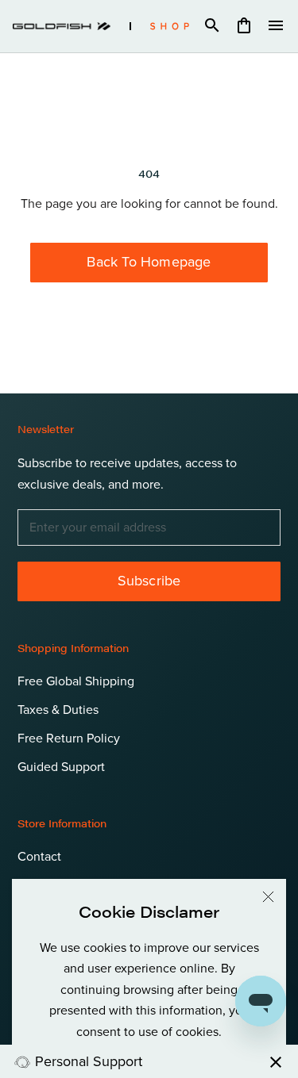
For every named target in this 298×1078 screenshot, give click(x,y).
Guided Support (61, 767)
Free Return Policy (68, 738)
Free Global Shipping (75, 681)
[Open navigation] (275, 26)
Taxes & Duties (58, 710)
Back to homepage (149, 261)
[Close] (268, 897)
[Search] (212, 26)
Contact (39, 857)
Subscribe (149, 580)
